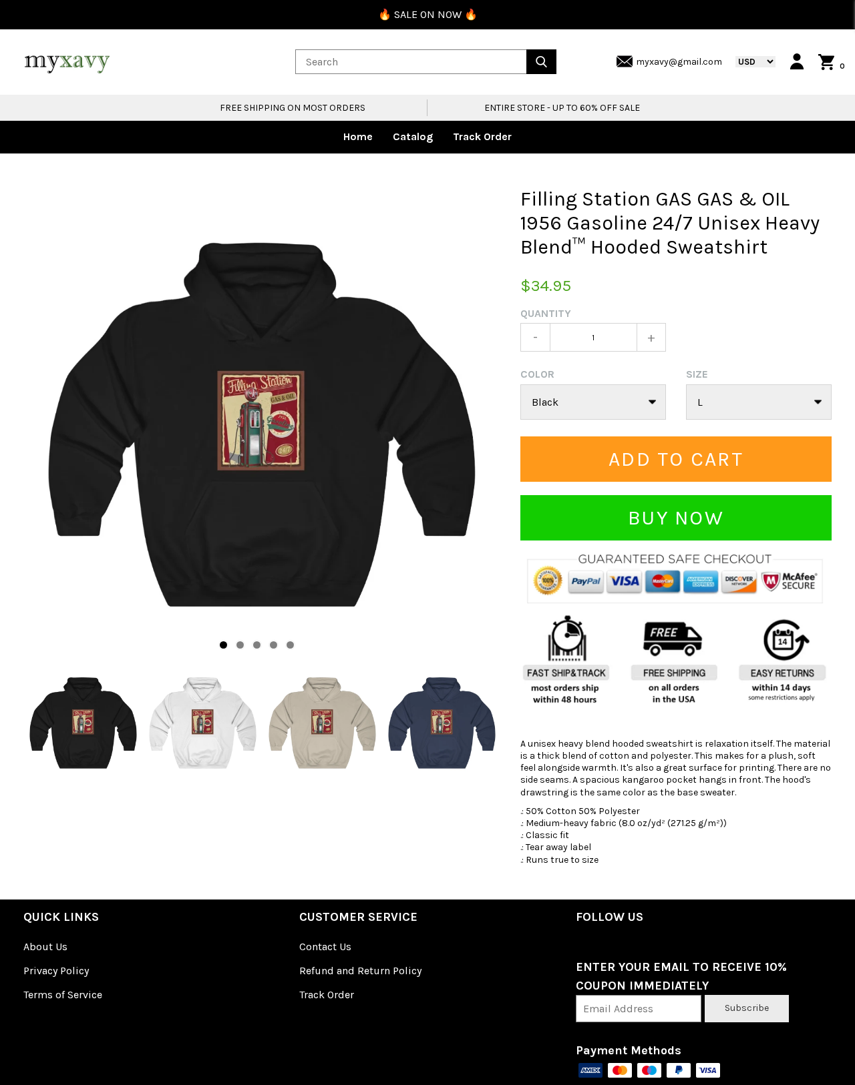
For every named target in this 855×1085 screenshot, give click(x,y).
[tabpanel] (261, 425)
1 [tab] (223, 645)
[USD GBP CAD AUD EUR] (749, 61)
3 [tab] (257, 645)
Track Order (482, 136)
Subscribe (747, 1008)
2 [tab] (240, 645)
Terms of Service (62, 994)
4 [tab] (273, 645)
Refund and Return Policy (360, 970)
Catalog (413, 136)
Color (537, 374)
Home (358, 136)
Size (697, 374)
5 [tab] (290, 645)
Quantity (545, 313)
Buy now (676, 518)
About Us (45, 946)
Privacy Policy (56, 970)
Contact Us (325, 946)
